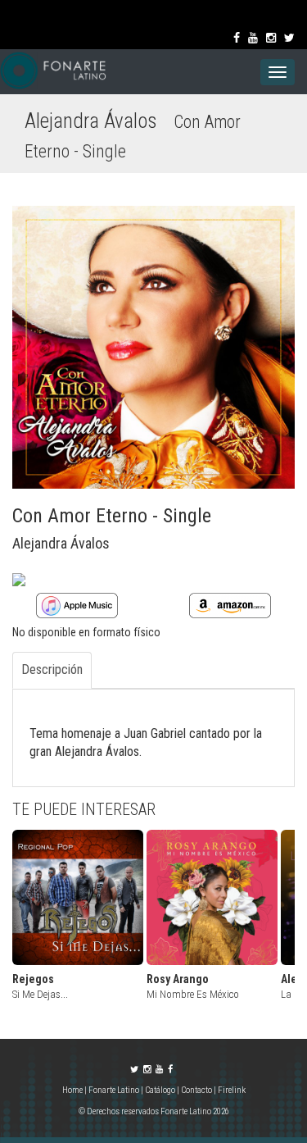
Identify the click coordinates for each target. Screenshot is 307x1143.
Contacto (196, 1090)
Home (73, 1090)
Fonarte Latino (113, 1090)
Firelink (232, 1090)
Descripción (52, 669)
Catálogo (160, 1090)
